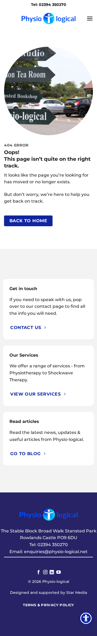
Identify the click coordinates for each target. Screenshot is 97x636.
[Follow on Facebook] (38, 572)
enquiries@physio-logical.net (56, 551)
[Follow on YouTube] (58, 572)
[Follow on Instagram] (45, 572)
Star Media (76, 592)
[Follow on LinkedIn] (52, 572)
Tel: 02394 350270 (48, 4)
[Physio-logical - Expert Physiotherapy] (48, 18)
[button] (89, 18)
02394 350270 (52, 544)
